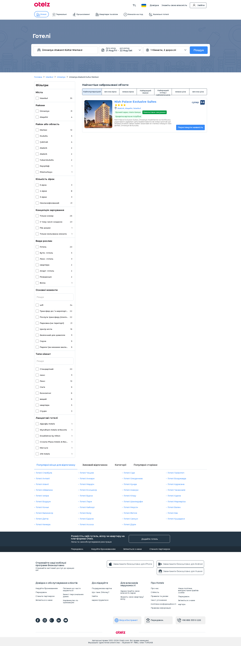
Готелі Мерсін (131, 507)
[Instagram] (45, 620)
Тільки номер (46, 216)
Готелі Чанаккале (176, 490)
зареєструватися (100, 600)
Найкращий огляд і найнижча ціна (163, 92)
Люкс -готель (46, 259)
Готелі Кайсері (87, 507)
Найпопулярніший (92, 92)
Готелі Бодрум (43, 501)
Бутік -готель (46, 253)
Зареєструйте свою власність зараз (130, 592)
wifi (41, 305)
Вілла (42, 283)
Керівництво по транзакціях (70, 601)
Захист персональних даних (73, 595)
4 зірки (43, 191)
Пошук (199, 50)
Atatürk (43, 148)
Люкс (42, 381)
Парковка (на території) (52, 323)
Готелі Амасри (131, 490)
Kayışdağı (45, 166)
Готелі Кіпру (130, 495)
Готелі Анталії (43, 478)
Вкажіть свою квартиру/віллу (132, 598)
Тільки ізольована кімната (53, 234)
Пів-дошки (45, 228)
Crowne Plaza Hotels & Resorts (54, 442)
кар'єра (181, 604)
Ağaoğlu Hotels (47, 424)
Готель (43, 247)
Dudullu (44, 136)
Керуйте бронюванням (103, 549)
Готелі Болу (85, 513)
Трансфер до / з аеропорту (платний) (54, 311)
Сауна (43, 341)
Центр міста (46, 329)
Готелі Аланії (42, 484)
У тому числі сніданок (51, 222)
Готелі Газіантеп (176, 473)
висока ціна (198, 92)
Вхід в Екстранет (128, 620)
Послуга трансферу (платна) (54, 317)
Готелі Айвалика (44, 490)
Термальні (61, 14)
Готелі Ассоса (87, 524)
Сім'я (42, 387)
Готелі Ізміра (42, 495)
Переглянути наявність (190, 127)
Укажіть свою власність (174, 5)
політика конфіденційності (163, 604)
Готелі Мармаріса (176, 501)
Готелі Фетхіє (130, 513)
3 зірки (43, 197)
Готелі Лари (86, 501)
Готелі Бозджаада (177, 478)
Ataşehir (44, 117)
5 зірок (43, 185)
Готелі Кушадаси (176, 518)
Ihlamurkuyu (46, 172)
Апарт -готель (47, 271)
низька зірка (128, 92)
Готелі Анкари (87, 478)
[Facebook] (38, 620)
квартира (44, 265)
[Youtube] (65, 620)
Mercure (44, 448)
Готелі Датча (42, 518)
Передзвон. (77, 549)
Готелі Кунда (130, 484)
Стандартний (46, 369)
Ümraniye (44, 111)
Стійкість (155, 592)
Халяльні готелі (161, 14)
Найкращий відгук (145, 92)
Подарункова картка (102, 588)
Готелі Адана (174, 495)
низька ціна (180, 92)
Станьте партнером (160, 549)
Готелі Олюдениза (133, 478)
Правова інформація (161, 608)
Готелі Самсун (131, 518)
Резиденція (46, 277)
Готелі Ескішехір (88, 490)
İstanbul (44, 98)
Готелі (43, 14)
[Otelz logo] (42, 6)
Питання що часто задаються (72, 589)
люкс (42, 375)
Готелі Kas (173, 513)
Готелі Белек (174, 507)
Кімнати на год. (135, 14)
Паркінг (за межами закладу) (54, 347)
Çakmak (44, 142)
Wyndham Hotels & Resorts (53, 430)
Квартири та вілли (108, 14)
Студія (43, 411)
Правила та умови (159, 596)
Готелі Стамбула (44, 473)
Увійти (201, 5)
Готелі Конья (42, 507)
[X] (52, 620)
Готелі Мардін (87, 484)
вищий (43, 399)
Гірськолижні (83, 14)
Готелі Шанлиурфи (133, 501)
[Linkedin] (58, 620)
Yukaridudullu (47, 160)
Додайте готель (149, 539)
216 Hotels (45, 454)
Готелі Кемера (43, 524)
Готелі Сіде (129, 473)
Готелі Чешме (87, 473)
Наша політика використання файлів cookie (188, 590)
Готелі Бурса (86, 495)
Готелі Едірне (87, 518)
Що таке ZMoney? (100, 592)
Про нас (155, 588)
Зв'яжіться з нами (132, 549)
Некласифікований (49, 203)
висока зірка (110, 92)
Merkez (43, 130)
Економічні (45, 393)
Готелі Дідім (130, 524)
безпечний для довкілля (52, 335)
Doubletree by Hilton (50, 436)
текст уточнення (159, 600)
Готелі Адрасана (176, 484)
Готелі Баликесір (44, 513)
